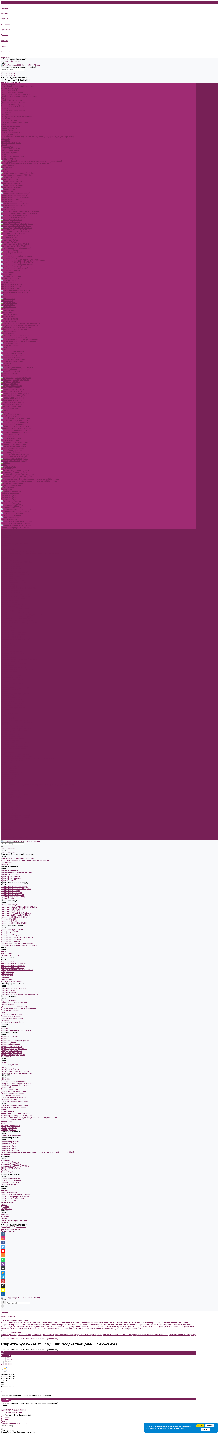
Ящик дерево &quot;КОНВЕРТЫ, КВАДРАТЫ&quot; (22, 615)
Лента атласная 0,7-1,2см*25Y (13, 284)
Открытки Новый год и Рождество (15, 742)
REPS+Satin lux (7, 627)
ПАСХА (4, 799)
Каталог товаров (8, 550)
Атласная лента (7, 631)
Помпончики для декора (11, 677)
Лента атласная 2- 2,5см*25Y (13, 286)
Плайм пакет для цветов (11, 706)
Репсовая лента (7, 647)
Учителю (4, 558)
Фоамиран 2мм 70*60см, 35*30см (15, 795)
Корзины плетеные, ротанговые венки (17, 621)
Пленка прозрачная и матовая (13, 653)
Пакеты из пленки (8, 821)
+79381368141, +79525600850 (13, 1227)
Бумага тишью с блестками (12, 580)
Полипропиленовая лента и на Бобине (17, 639)
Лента (3, 625)
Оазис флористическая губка (13, 744)
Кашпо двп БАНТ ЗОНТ (10, 592)
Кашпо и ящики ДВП (9, 586)
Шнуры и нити (7, 649)
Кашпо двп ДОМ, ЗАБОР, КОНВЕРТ (15, 596)
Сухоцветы (5, 787)
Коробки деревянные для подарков (16, 687)
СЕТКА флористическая (11, 805)
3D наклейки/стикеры (10, 714)
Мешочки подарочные (10, 740)
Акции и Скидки (7, 823)
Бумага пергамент (8, 570)
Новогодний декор (9, 732)
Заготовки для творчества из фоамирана (18, 669)
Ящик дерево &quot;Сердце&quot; (15, 609)
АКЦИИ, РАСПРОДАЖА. (11, 797)
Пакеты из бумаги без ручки (12, 819)
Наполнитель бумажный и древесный (16, 722)
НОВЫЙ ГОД (6, 724)
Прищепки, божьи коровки (12, 679)
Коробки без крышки (9, 690)
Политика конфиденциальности (14, 544)
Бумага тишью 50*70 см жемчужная (16, 197)
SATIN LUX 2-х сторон (10, 629)
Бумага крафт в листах (10, 566)
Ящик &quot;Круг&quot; (10, 611)
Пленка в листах (8, 655)
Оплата (4, 542)
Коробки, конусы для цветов (13, 708)
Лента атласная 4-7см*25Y (12, 288)
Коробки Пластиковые (10, 698)
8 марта (4, 750)
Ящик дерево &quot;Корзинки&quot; (16, 617)
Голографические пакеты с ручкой (15, 815)
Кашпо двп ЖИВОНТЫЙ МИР (13, 590)
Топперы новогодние (10, 734)
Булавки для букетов (10, 791)
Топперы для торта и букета (12, 683)
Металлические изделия (11, 675)
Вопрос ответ (6, 829)
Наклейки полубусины (10, 718)
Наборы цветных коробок (11, 704)
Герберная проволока (10, 775)
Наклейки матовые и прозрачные (15, 720)
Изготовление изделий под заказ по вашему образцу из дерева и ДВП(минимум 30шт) (37, 785)
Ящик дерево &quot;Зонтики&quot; (15, 613)
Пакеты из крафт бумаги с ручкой (15, 817)
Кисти (3, 673)
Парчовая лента (8, 645)
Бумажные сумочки (9, 813)
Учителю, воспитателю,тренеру (14, 748)
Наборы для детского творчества (15, 663)
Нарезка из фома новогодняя (13, 736)
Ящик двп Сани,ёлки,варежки (13, 726)
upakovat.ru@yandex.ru (10, 61)
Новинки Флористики (10, 807)
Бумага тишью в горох (10, 199)
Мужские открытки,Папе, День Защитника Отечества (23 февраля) (29, 758)
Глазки (3, 716)
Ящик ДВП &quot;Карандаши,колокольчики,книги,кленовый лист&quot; (30, 554)
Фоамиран (5, 789)
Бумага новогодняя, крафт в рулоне (16, 728)
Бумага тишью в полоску (11, 201)
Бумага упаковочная (9, 560)
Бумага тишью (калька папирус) (14, 572)
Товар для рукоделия (10, 661)
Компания (5, 831)
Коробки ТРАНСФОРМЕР (11, 700)
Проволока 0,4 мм (8, 497)
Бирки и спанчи (7, 665)
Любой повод (6, 762)
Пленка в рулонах (8, 657)
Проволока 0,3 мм (8, 495)
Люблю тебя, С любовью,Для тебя (15, 754)
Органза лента (7, 643)
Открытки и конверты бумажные (14, 746)
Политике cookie (179, 1428)
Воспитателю (6, 556)
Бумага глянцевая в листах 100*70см (16, 562)
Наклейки (5, 712)
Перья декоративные (10, 783)
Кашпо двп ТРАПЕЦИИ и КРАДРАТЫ (16, 594)
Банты (3, 764)
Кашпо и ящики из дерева (12, 606)
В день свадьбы (7, 752)
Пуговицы (5, 681)
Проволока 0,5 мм (8, 499)
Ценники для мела (8, 771)
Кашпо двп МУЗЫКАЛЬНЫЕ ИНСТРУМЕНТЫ (19, 588)
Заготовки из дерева (10, 671)
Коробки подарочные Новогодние (15, 730)
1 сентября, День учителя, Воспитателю (18, 552)
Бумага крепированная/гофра (13, 582)
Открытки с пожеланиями (12, 760)
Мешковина (6, 710)
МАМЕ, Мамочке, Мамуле (11, 651)
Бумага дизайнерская (10, 564)
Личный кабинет (8, 1231)
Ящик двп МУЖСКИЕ (9, 600)
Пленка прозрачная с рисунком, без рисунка (19, 659)
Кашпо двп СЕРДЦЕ (9, 602)
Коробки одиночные (9, 696)
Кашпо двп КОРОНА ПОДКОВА (14, 598)
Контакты (5, 839)
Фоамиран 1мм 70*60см (11, 793)
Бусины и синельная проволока (14, 667)
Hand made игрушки (9, 809)
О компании (6, 1417)
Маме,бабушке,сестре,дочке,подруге (16, 756)
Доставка (5, 540)
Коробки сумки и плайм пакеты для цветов (19, 623)
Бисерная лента (7, 641)
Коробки (4, 376)
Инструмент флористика (11, 773)
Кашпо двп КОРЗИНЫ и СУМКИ (14, 604)
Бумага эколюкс (8, 584)
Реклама (4, 811)
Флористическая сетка (10, 803)
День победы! (7, 801)
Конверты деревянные (10, 766)
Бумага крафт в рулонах (11, 568)
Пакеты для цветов (9, 769)
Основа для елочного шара (12, 738)
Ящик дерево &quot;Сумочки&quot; (15, 619)
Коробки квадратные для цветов (15, 694)
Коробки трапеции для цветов (14, 702)
